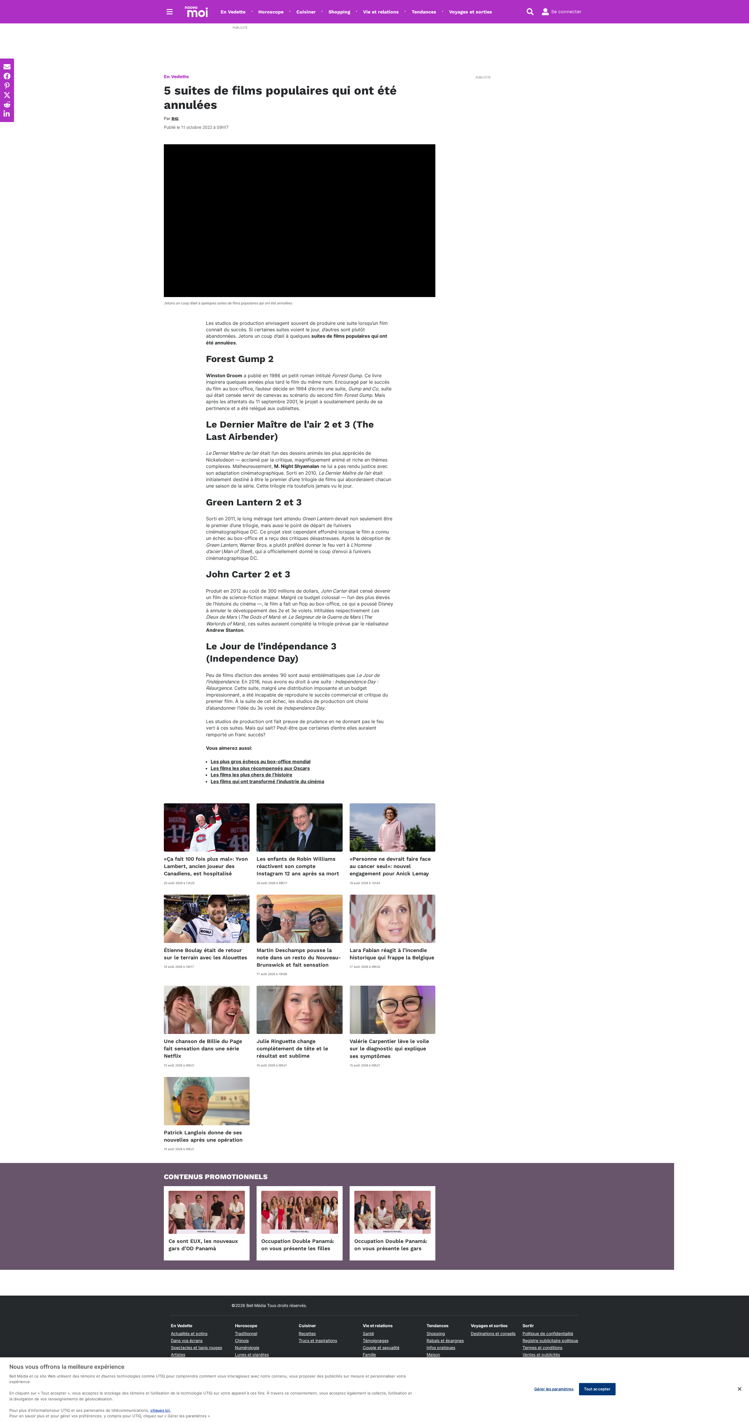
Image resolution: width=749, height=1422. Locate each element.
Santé (368, 1333)
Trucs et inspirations (318, 1340)
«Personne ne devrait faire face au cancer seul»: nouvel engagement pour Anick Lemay (390, 866)
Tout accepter (597, 1389)
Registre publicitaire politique (550, 1340)
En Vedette (233, 12)
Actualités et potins (189, 1333)
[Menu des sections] (170, 12)
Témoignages (376, 1340)
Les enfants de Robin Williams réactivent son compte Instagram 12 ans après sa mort (298, 866)
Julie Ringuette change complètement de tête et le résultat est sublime (292, 1048)
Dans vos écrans (186, 1340)
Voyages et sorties (470, 12)
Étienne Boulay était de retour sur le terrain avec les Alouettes (205, 953)
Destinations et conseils (493, 1333)
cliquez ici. (160, 1410)
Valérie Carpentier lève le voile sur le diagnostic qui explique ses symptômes (389, 1048)
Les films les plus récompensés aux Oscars (260, 768)
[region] (374, 1389)
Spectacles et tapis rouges (196, 1347)
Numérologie (247, 1347)
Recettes (307, 1333)
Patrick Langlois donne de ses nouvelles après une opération (203, 1136)
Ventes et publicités (541, 1354)
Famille (369, 1354)
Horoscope (271, 12)
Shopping (339, 12)
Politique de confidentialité (548, 1333)
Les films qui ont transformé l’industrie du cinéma (267, 781)
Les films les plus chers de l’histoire (251, 775)
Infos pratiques (441, 1347)
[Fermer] (739, 1388)
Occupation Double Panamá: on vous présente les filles (297, 1244)
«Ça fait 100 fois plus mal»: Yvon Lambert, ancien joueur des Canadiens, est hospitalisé (206, 866)
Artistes (178, 1354)
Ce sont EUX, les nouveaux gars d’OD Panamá (203, 1244)
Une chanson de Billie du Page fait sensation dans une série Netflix (203, 1048)
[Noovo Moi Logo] (196, 11)
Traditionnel (246, 1333)
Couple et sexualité (381, 1347)
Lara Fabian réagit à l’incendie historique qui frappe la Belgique (392, 953)
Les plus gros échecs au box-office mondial (260, 761)
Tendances (424, 12)
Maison (433, 1354)
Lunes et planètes (252, 1354)
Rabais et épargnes (445, 1340)
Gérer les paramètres (554, 1389)
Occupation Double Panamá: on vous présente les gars (390, 1244)
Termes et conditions (542, 1347)
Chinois (242, 1340)
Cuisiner (306, 12)
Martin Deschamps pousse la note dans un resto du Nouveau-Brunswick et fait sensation (299, 957)
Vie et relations (381, 12)
